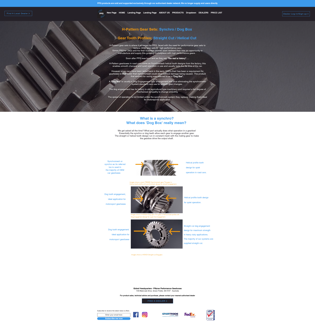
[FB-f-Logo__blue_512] (136, 314)
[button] (178, 12)
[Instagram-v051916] (144, 314)
